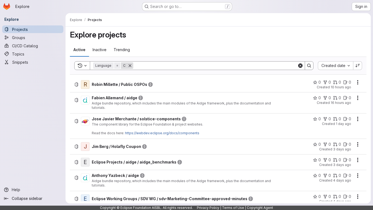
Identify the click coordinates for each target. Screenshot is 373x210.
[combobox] (335, 65)
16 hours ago (341, 103)
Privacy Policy (208, 208)
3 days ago (342, 149)
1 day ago (343, 124)
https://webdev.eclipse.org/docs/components (162, 133)
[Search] (309, 65)
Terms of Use (233, 208)
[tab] (79, 50)
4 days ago (342, 180)
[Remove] (130, 65)
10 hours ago (341, 87)
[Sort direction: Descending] (357, 65)
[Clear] (300, 65)
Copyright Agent (260, 208)
